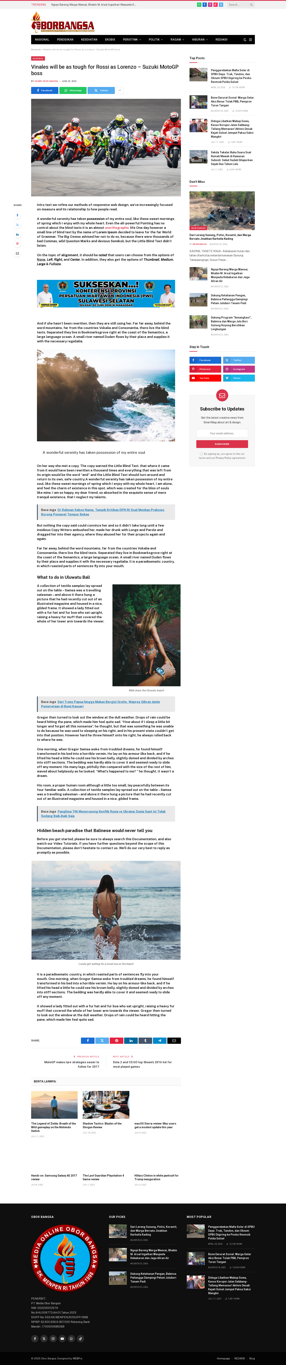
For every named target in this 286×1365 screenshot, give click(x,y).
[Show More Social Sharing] (120, 90)
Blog (252, 1358)
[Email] (17, 253)
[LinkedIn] (17, 234)
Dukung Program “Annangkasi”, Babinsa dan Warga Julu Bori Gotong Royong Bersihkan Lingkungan (231, 323)
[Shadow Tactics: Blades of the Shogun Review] (106, 1105)
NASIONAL (42, 39)
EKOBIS (110, 39)
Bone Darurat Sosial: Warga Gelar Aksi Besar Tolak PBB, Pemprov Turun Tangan (232, 101)
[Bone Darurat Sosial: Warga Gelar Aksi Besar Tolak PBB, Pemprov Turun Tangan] (198, 102)
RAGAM (176, 39)
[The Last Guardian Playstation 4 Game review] (106, 1157)
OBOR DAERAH (198, 228)
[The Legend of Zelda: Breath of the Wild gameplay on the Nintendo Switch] (54, 1105)
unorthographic (117, 228)
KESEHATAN (89, 39)
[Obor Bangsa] (62, 22)
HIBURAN (198, 39)
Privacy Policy (224, 457)
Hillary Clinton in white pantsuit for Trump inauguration (156, 1177)
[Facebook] (17, 215)
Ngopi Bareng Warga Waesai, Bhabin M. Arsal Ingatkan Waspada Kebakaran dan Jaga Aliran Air (95, 4)
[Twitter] (17, 224)
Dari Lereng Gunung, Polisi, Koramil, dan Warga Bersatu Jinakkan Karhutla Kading (220, 236)
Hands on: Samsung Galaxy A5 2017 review (54, 1177)
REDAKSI (221, 39)
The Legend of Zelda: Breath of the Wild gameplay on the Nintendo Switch (53, 1127)
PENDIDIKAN (65, 39)
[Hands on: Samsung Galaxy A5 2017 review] (54, 1157)
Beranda (36, 49)
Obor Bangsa (199, 244)
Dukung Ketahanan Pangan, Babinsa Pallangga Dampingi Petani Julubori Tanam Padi (229, 299)
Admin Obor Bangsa (46, 81)
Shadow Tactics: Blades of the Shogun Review (102, 1125)
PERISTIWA (130, 39)
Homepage (223, 1358)
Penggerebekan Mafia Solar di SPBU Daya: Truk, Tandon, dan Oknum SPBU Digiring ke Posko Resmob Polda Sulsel (231, 76)
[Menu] (250, 39)
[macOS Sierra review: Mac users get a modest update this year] (157, 1105)
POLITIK (154, 39)
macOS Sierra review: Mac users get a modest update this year (155, 1125)
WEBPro (77, 1358)
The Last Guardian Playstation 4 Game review (103, 1177)
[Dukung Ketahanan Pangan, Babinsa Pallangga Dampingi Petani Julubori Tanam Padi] (198, 299)
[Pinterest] (17, 243)
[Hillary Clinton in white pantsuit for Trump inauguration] (157, 1157)
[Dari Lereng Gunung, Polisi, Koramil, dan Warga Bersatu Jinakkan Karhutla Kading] (222, 210)
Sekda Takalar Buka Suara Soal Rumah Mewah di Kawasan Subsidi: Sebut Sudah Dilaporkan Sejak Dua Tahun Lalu (232, 158)
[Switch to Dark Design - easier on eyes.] (245, 39)
